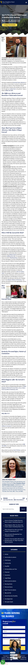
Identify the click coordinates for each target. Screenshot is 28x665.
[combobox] (10, 509)
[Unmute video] (15, 648)
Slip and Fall (8, 593)
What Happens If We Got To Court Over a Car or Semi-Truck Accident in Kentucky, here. (14, 388)
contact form (13, 89)
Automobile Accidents (10, 557)
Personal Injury (16, 20)
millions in (4, 426)
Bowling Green (14, 257)
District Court (12, 254)
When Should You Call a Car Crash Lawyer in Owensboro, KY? (14, 530)
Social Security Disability (11, 596)
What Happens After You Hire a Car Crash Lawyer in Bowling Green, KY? (14, 525)
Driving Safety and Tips (11, 569)
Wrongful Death (9, 602)
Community (8, 563)
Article (6, 554)
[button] (26, 2)
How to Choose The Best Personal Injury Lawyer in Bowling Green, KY (14, 521)
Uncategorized (8, 599)
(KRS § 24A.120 (11, 256)
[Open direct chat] (19, 638)
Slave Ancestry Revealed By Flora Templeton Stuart (13, 535)
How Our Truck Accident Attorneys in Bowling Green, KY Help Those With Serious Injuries (14, 540)
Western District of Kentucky (15, 279)
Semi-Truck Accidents (10, 590)
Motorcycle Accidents (10, 581)
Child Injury (8, 560)
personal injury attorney (19, 82)
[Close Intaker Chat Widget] (20, 638)
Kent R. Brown (16, 450)
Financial (7, 572)
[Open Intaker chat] (11, 659)
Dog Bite (7, 566)
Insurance (7, 575)
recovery (9, 426)
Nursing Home (8, 584)
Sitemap (24, 657)
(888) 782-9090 (9, 90)
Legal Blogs (8, 578)
